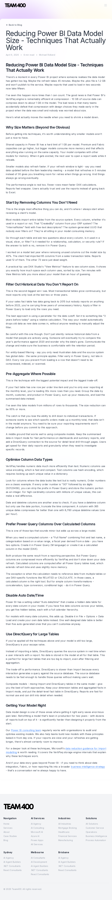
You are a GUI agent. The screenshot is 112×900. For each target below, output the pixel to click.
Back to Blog (15, 25)
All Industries (64, 824)
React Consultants (13, 870)
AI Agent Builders (12, 862)
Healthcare (63, 832)
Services (8, 828)
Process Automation (96, 840)
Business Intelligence (96, 836)
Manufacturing (65, 840)
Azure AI (35, 836)
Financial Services (67, 836)
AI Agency (36, 824)
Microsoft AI (37, 832)
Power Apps (37, 840)
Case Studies (10, 836)
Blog (6, 840)
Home (6, 824)
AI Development (39, 862)
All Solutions (92, 824)
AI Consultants (38, 858)
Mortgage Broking (67, 828)
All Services (37, 844)
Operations (91, 832)
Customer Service (95, 828)
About (6, 832)
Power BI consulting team (26, 730)
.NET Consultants (12, 866)
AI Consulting (37, 828)
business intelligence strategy (88, 766)
